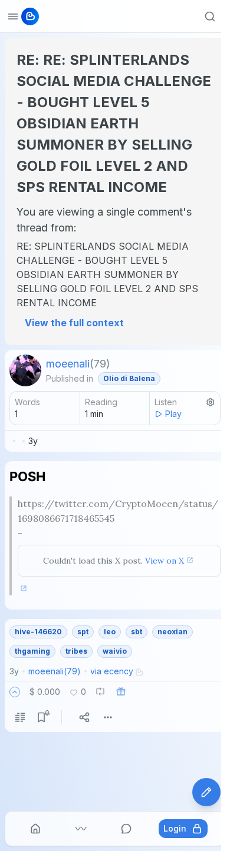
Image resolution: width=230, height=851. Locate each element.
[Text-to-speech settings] (210, 402)
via (111, 671)
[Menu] (108, 717)
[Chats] (126, 829)
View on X (164, 560)
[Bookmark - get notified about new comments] (41, 717)
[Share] (84, 717)
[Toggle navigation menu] (13, 16)
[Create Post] (206, 792)
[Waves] (81, 829)
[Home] (35, 829)
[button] (14, 692)
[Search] (210, 16)
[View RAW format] (20, 717)
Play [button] (173, 414)
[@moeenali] (25, 370)
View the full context (74, 323)
